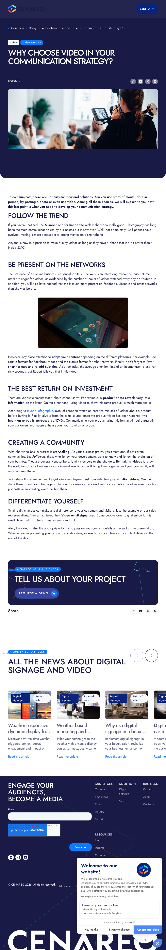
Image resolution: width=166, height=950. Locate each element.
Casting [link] (147, 789)
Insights (99, 848)
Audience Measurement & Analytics (102, 913)
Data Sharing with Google (97, 909)
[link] (11, 857)
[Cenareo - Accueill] (26, 8)
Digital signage (124, 791)
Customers (101, 789)
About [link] (146, 797)
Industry (99, 812)
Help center (64, 886)
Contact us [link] (149, 804)
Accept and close (148, 930)
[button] (157, 943)
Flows (98, 804)
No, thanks (91, 930)
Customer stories (100, 857)
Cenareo (17, 28)
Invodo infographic (40, 410)
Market (99, 819)
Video (123, 801)
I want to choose (119, 930)
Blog (32, 28)
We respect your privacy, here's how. (100, 896)
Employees (101, 797)
